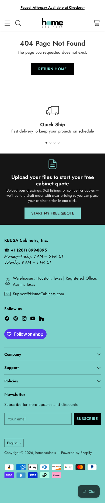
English (12, 443)
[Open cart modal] (96, 23)
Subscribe (87, 418)
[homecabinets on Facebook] (7, 319)
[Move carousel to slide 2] (50, 143)
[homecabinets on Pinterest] (15, 319)
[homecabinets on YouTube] (33, 319)
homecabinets (45, 452)
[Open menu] (7, 23)
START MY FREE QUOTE (52, 213)
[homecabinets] (52, 23)
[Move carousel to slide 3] (54, 143)
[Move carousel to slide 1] (46, 143)
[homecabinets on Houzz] (41, 319)
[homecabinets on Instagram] (24, 319)
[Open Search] (17, 23)
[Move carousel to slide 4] (59, 143)
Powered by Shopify (76, 452)
